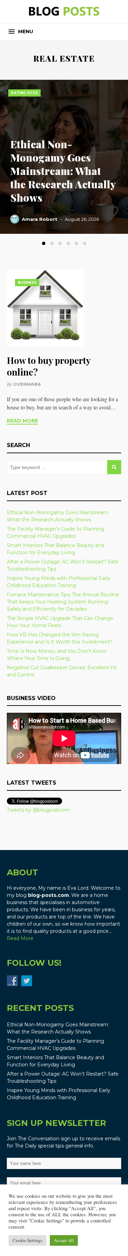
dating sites (24, 93)
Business (27, 282)
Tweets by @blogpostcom (38, 810)
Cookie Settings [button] (27, 1240)
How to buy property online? (48, 366)
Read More (22, 421)
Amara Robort (39, 219)
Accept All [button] (64, 1240)
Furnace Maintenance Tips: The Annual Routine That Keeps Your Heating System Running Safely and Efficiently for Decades (63, 602)
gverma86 (27, 384)
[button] (21, 31)
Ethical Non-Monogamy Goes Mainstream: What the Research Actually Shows (62, 170)
